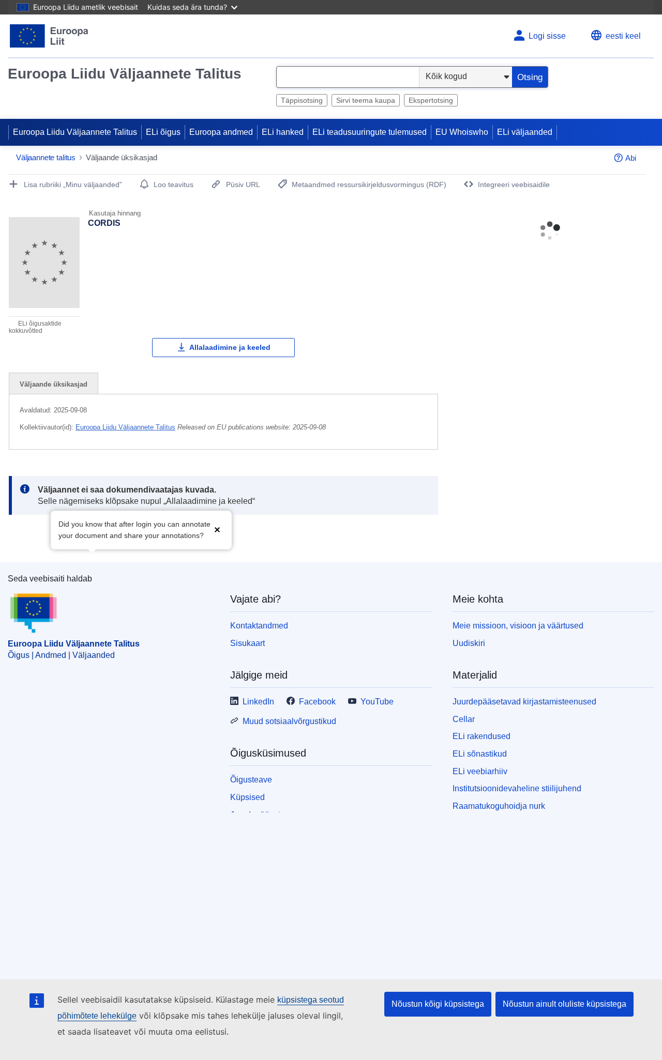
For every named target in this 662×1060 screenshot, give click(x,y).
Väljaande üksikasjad (53, 384)
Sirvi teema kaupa (365, 100)
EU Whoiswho (461, 132)
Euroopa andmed (221, 132)
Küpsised (247, 797)
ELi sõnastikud (480, 753)
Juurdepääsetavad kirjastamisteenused (524, 701)
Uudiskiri (469, 643)
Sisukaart (247, 643)
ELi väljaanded (524, 132)
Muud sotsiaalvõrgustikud (289, 721)
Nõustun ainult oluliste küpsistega (564, 1004)
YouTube (377, 701)
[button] (217, 529)
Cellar (464, 719)
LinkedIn (258, 701)
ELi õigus (163, 132)
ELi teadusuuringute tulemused (369, 132)
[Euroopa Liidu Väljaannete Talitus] (49, 36)
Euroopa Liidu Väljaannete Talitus (125, 74)
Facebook (317, 701)
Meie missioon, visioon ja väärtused (518, 625)
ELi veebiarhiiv (480, 771)
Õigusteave (251, 779)
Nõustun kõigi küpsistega (438, 1004)
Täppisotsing (302, 100)
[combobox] (348, 77)
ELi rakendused (481, 736)
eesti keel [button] (623, 36)
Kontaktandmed (259, 625)
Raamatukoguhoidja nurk (499, 806)
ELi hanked (283, 132)
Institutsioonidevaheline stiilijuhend (517, 788)
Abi (630, 157)
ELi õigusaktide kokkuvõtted (35, 327)
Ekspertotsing (431, 100)
